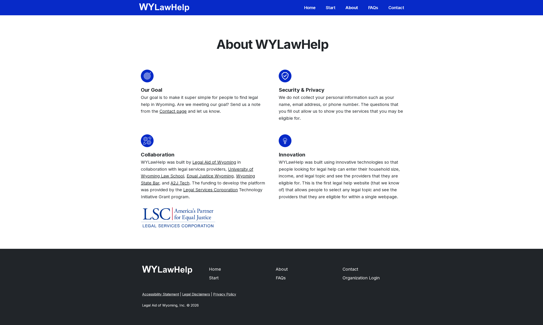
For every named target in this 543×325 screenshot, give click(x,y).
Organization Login (361, 277)
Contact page (173, 111)
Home (215, 269)
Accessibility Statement (160, 294)
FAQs (281, 277)
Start (214, 277)
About (282, 269)
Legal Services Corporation (210, 189)
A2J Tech (180, 183)
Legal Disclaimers (196, 294)
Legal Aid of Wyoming (214, 162)
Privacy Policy (224, 294)
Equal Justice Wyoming (210, 176)
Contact (350, 269)
